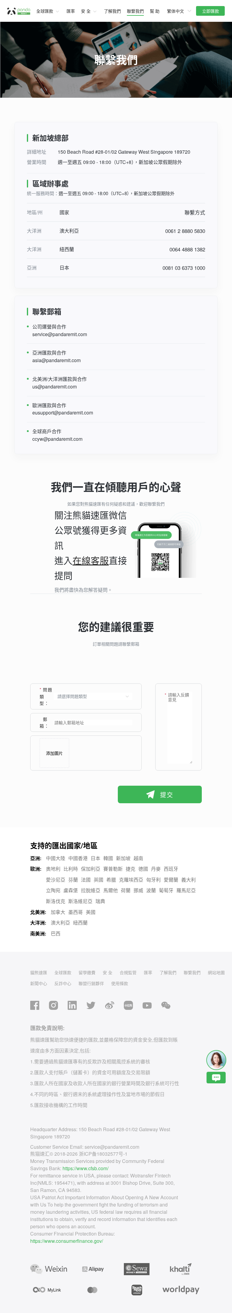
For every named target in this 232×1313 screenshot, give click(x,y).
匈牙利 (153, 879)
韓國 (108, 858)
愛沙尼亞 (55, 879)
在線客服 (90, 560)
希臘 (111, 879)
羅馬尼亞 (186, 890)
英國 (98, 879)
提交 (166, 794)
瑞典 (100, 901)
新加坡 (123, 858)
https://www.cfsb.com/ (85, 1168)
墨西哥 (75, 912)
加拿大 (58, 912)
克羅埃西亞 (131, 879)
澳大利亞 (60, 922)
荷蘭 (125, 890)
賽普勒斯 (113, 868)
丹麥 (156, 868)
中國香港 (78, 858)
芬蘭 (73, 879)
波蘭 (151, 890)
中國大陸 (55, 858)
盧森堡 (70, 890)
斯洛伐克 (55, 901)
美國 (90, 912)
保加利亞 (90, 868)
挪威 (138, 890)
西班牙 (171, 868)
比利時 (70, 868)
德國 (143, 868)
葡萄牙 (166, 890)
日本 (95, 858)
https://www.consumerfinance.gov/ (66, 1240)
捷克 (130, 868)
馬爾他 (110, 890)
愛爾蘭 (171, 879)
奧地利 (53, 868)
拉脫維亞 (90, 890)
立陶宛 (53, 890)
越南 (138, 858)
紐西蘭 (80, 922)
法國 (86, 879)
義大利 (188, 879)
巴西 (55, 933)
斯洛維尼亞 (80, 901)
